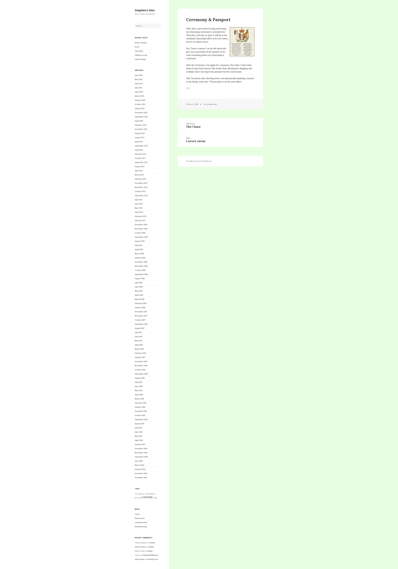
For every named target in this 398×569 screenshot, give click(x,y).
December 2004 (141, 448)
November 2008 (141, 266)
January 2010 (140, 220)
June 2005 (139, 432)
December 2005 (141, 411)
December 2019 (141, 129)
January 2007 (140, 357)
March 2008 (139, 299)
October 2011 (140, 158)
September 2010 (141, 195)
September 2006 (141, 374)
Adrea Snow (139, 559)
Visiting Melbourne (150, 555)
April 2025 (139, 83)
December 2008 (141, 262)
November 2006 (141, 365)
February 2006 (140, 403)
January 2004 (140, 469)
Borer (137, 47)
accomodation (138, 494)
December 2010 (141, 183)
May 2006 (138, 390)
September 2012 (141, 146)
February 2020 (140, 125)
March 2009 (139, 253)
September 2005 (141, 419)
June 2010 (139, 204)
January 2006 (140, 407)
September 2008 (141, 274)
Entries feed (139, 518)
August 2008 (140, 278)
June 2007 (139, 336)
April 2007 (139, 345)
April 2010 (139, 212)
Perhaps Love (152, 559)
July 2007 (138, 332)
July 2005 (138, 428)
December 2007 (141, 312)
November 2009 (141, 229)
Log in (137, 514)
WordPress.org (141, 526)
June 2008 (139, 287)
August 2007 (140, 328)
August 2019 (140, 133)
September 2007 (141, 324)
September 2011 (141, 162)
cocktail (147, 494)
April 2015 (139, 141)
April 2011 (139, 171)
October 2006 (140, 370)
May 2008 (138, 291)
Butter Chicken (141, 43)
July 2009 (138, 245)
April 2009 (139, 249)
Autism (152, 543)
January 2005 (140, 444)
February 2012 (140, 154)
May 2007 (138, 341)
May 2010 (138, 208)
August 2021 (140, 108)
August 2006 (140, 378)
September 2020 (141, 117)
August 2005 (140, 423)
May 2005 (138, 436)
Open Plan (139, 51)
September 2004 (141, 457)
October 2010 (140, 191)
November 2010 (141, 187)
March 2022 (139, 96)
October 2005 (140, 415)
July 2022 (138, 88)
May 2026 (138, 79)
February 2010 (140, 216)
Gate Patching (140, 59)
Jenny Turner (140, 547)
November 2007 (141, 316)
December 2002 (141, 477)
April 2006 (139, 394)
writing (155, 497)
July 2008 (138, 282)
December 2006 (141, 361)
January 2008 (140, 307)
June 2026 (139, 75)
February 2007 (140, 353)
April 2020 (139, 121)
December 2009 (141, 224)
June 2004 (139, 461)
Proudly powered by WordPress (199, 161)
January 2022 (140, 100)
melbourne (152, 494)
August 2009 (140, 241)
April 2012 (139, 150)
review (147, 497)
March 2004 (139, 465)
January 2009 (140, 258)
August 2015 (140, 137)
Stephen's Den (145, 10)
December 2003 (141, 473)
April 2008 (139, 295)
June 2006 (139, 386)
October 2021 (140, 104)
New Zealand (138, 497)
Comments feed (141, 522)
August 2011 (140, 166)
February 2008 (140, 303)
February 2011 (140, 179)
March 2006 (139, 399)
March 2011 (139, 175)
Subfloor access (141, 55)
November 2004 (141, 453)
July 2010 (138, 200)
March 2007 (139, 349)
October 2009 (140, 233)
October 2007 (140, 320)
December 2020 (141, 112)
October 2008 (140, 270)
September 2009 (141, 237)
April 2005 (139, 440)
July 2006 (138, 382)
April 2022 (139, 92)
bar (144, 494)
